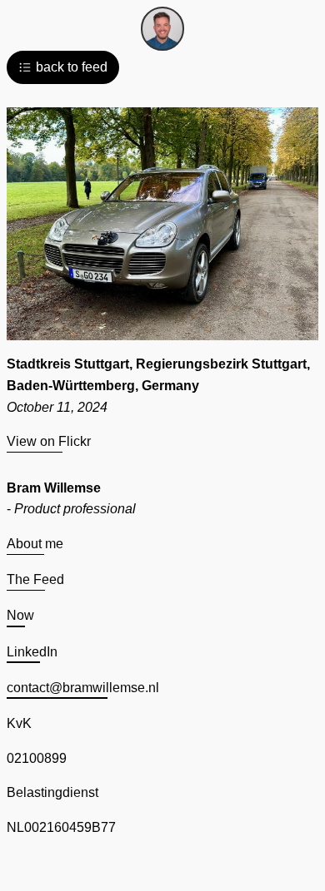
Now (20, 615)
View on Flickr (49, 441)
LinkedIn (32, 652)
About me (35, 544)
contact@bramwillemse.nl (83, 688)
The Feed (35, 579)
